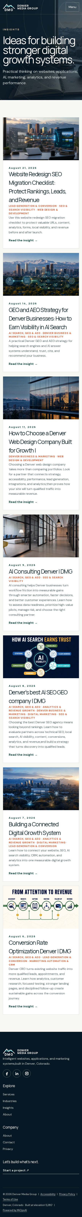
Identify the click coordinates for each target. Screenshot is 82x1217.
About (7, 1114)
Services (8, 1094)
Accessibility (47, 1194)
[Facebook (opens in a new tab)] (7, 1073)
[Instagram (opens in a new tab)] (27, 1073)
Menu (72, 7)
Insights (8, 1108)
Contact (9, 1142)
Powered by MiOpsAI (15, 1210)
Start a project (16, 1170)
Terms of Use (10, 1199)
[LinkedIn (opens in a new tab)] (17, 1073)
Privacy (8, 1149)
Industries (10, 1101)
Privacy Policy (67, 1194)
